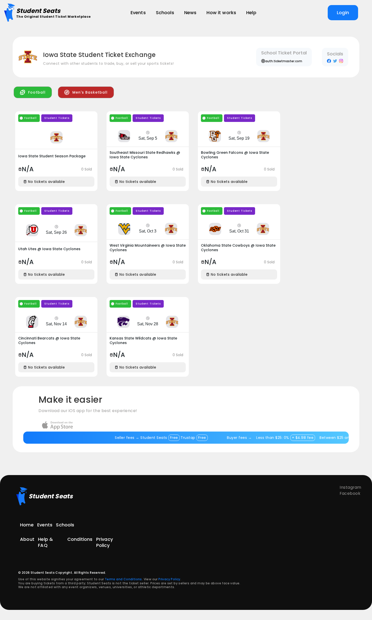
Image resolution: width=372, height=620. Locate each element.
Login (343, 12)
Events (44, 525)
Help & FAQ (45, 542)
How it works (221, 12)
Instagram (350, 487)
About (27, 539)
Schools (65, 525)
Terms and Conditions (123, 579)
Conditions (80, 539)
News (190, 12)
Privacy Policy (104, 542)
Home (27, 525)
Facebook (350, 493)
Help (251, 12)
